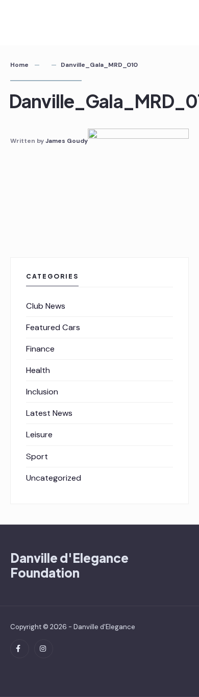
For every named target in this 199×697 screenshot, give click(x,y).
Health (38, 370)
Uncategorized (53, 477)
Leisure (39, 434)
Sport (37, 456)
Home (19, 65)
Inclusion (42, 391)
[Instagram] (43, 648)
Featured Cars (53, 327)
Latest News (49, 413)
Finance (40, 348)
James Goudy (66, 141)
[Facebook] (19, 648)
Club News (45, 306)
